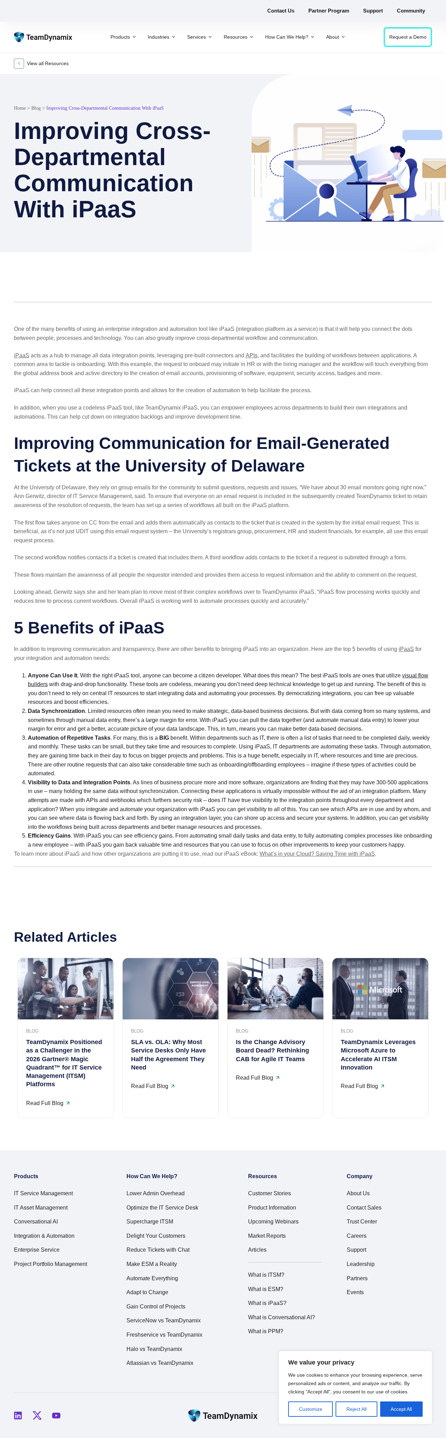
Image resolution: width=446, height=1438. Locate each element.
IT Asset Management (41, 1208)
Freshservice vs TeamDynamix (164, 1335)
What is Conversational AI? (281, 1317)
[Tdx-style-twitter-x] (37, 1415)
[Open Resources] (251, 37)
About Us (358, 1193)
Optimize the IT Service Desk (162, 1208)
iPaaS (21, 355)
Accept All (401, 1409)
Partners (357, 1278)
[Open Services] (210, 37)
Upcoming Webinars (273, 1222)
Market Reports (267, 1236)
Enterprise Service (37, 1250)
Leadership (361, 1264)
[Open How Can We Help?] (312, 37)
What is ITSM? (266, 1275)
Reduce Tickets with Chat (158, 1250)
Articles (257, 1250)
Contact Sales (364, 1208)
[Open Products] (134, 37)
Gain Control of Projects (155, 1306)
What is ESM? (265, 1289)
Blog (36, 108)
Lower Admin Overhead (155, 1193)
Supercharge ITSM (149, 1222)
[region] (355, 1387)
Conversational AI (36, 1222)
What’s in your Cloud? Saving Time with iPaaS (317, 854)
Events (355, 1292)
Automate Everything (152, 1278)
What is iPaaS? (267, 1303)
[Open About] (343, 37)
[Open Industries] (173, 37)
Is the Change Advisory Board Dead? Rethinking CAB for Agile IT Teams (272, 1051)
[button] (393, 285)
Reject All (356, 1409)
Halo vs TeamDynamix (154, 1349)
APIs (251, 355)
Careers (357, 1236)
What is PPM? (265, 1331)
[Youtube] (56, 1415)
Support (356, 1250)
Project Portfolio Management (50, 1264)
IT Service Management (43, 1193)
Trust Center (362, 1222)
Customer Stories (269, 1193)
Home (20, 108)
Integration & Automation (44, 1236)
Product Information (272, 1208)
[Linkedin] (17, 1415)
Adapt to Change (147, 1292)
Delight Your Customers (155, 1236)
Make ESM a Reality (151, 1264)
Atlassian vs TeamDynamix (159, 1363)
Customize (310, 1409)
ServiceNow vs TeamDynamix (163, 1320)
